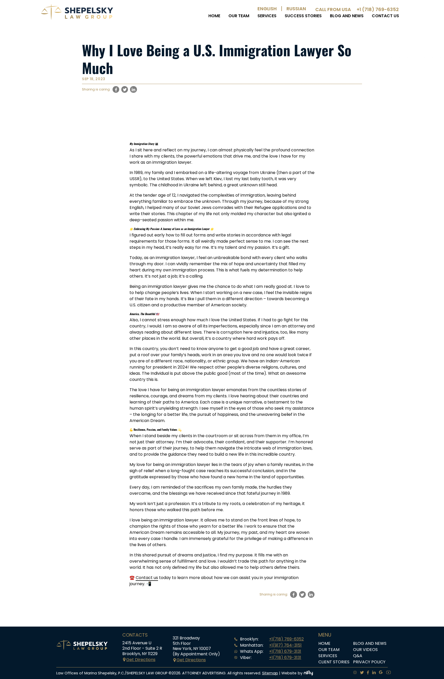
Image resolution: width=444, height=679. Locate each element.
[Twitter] (360, 673)
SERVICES (266, 16)
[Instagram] (353, 673)
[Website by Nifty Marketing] (308, 673)
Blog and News (347, 16)
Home (214, 16)
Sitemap (270, 673)
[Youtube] (387, 673)
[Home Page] (77, 19)
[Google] (379, 673)
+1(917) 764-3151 (285, 645)
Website (289, 673)
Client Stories (333, 662)
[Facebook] (366, 673)
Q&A (357, 656)
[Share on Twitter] (124, 89)
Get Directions (140, 660)
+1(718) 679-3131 (285, 651)
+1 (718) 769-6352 (378, 9)
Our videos (365, 650)
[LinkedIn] (372, 673)
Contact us (385, 16)
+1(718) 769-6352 (286, 639)
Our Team (238, 16)
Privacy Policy (369, 662)
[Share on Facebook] (116, 89)
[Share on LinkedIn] (133, 89)
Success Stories (303, 16)
